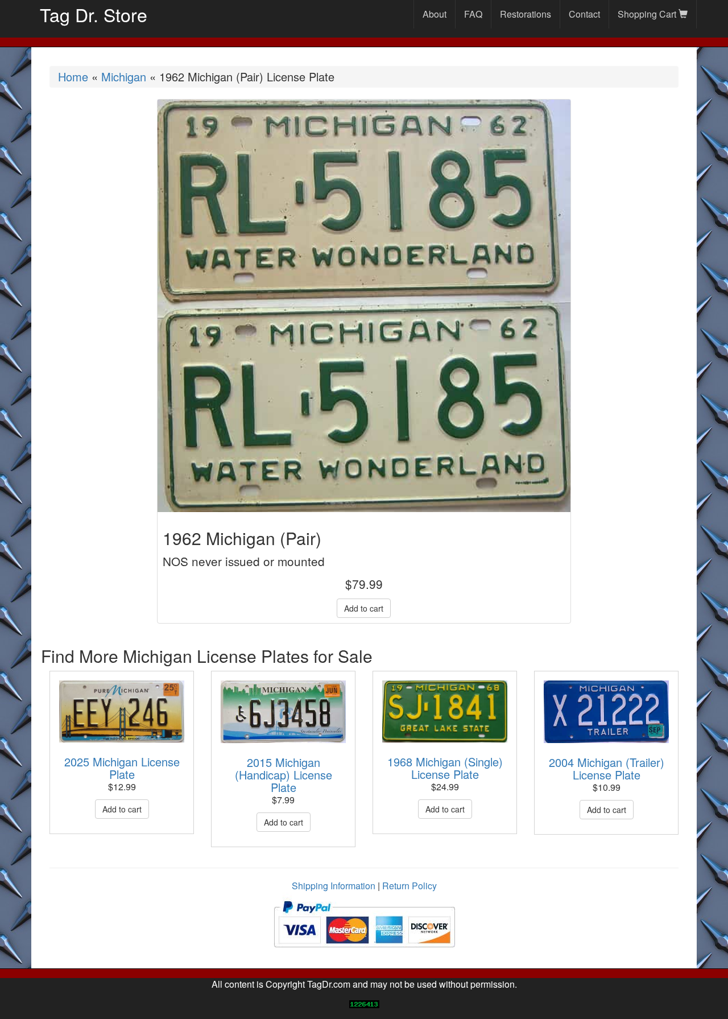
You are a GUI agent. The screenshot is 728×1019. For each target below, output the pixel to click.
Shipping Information (333, 885)
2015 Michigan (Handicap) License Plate (283, 774)
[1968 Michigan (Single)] (444, 711)
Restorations (525, 13)
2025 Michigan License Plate (122, 767)
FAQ (473, 13)
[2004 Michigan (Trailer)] (606, 712)
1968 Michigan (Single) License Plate (445, 767)
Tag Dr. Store (93, 14)
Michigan (123, 76)
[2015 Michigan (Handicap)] (283, 712)
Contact (584, 13)
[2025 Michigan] (121, 711)
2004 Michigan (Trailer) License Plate (606, 768)
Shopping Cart (648, 13)
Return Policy (409, 885)
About (434, 13)
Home (73, 76)
